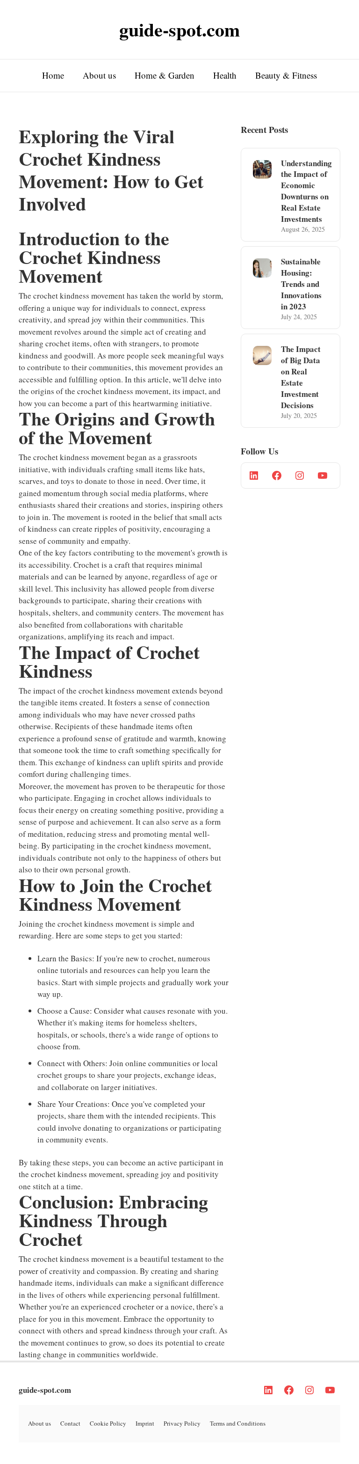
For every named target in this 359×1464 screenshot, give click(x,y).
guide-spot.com (45, 1390)
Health (225, 75)
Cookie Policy (108, 1423)
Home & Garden (164, 75)
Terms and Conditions (238, 1423)
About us (99, 75)
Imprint (145, 1423)
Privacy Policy (182, 1423)
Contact (70, 1423)
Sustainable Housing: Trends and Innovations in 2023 (301, 284)
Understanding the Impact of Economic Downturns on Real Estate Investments (306, 191)
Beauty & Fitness (286, 75)
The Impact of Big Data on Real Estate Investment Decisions (301, 376)
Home (53, 75)
